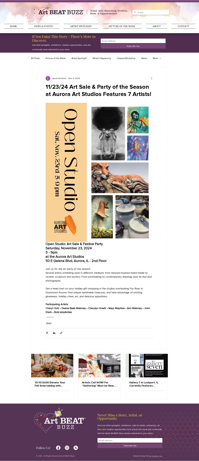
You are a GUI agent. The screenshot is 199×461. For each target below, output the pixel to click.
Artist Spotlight (79, 58)
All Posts (35, 58)
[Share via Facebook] (47, 333)
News (144, 58)
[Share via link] (61, 333)
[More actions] (151, 78)
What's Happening (102, 58)
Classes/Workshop (126, 58)
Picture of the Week (56, 58)
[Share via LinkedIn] (54, 333)
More (155, 58)
